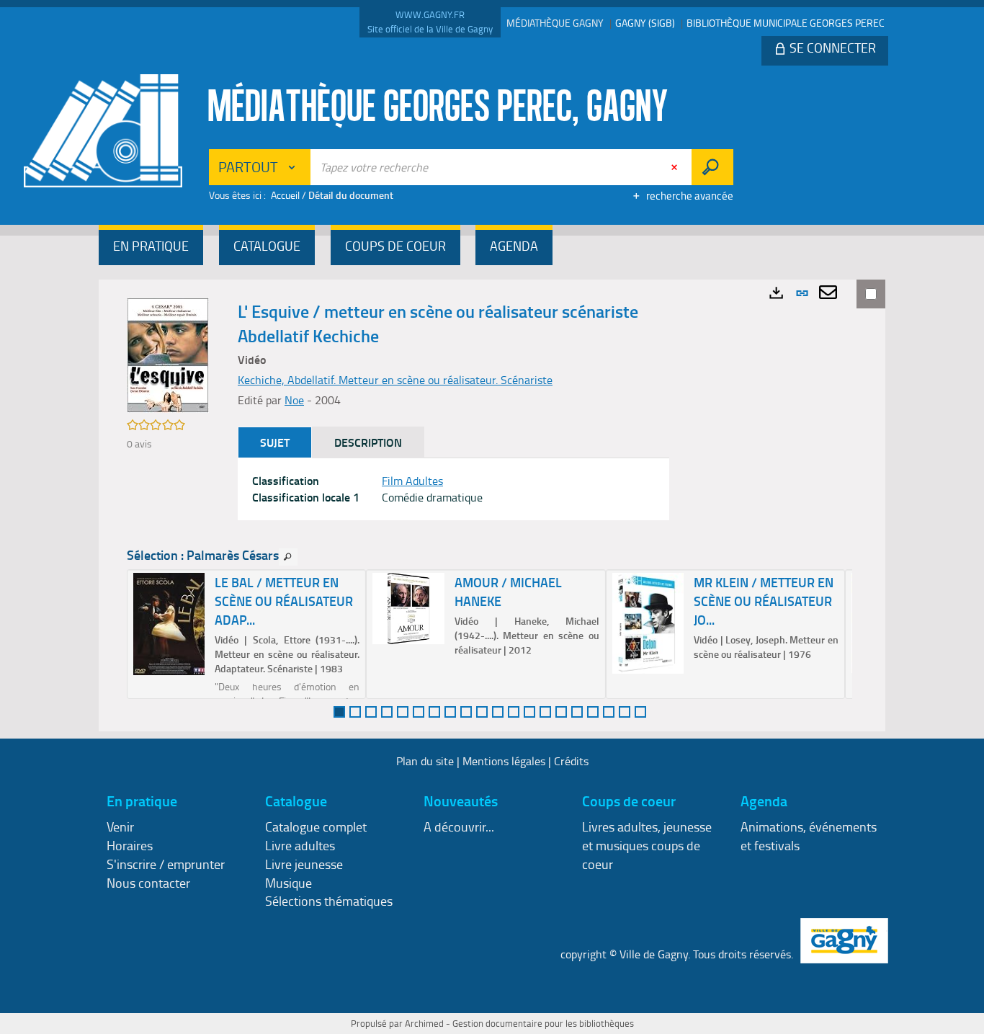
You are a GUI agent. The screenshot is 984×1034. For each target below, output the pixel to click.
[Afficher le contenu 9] (466, 712)
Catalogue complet (316, 826)
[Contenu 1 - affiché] (339, 712)
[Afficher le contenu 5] (402, 712)
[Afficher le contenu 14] (545, 712)
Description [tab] (368, 442)
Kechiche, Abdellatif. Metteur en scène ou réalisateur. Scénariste (395, 380)
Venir (120, 826)
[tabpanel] (453, 489)
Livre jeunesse (304, 864)
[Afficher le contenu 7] (434, 712)
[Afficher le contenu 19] (624, 712)
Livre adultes (300, 845)
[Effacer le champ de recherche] (675, 167)
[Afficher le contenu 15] (561, 712)
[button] (151, 247)
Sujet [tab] (275, 442)
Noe (294, 400)
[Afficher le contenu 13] (529, 712)
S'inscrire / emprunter (166, 864)
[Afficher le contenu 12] (513, 712)
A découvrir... (459, 826)
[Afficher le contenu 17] (593, 712)
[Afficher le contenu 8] (450, 712)
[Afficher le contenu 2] (355, 712)
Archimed (424, 1023)
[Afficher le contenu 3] (371, 712)
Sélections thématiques (329, 900)
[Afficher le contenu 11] (498, 712)
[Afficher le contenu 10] (482, 712)
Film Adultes (412, 481)
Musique (288, 882)
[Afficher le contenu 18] (608, 712)
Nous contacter (148, 882)
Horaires (130, 845)
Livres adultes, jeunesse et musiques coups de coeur (647, 845)
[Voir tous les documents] (288, 557)
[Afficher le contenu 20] (640, 712)
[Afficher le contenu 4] (387, 712)
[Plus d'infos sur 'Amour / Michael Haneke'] (408, 608)
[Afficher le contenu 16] (577, 712)
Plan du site (425, 761)
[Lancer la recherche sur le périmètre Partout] (712, 167)
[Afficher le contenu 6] (418, 712)
